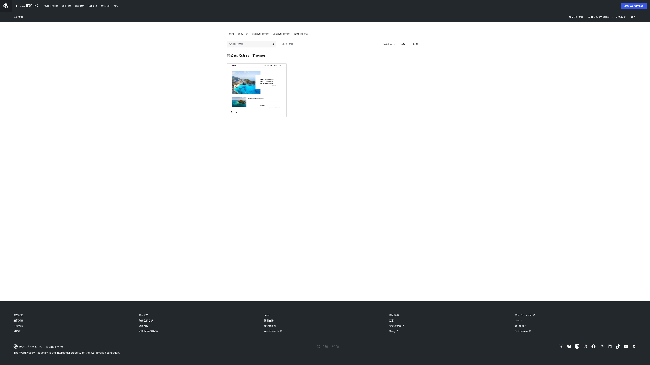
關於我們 (18, 315)
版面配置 (387, 44)
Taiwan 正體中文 (54, 346)
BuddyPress (523, 331)
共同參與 (394, 315)
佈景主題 (18, 17)
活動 (391, 320)
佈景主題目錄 (146, 320)
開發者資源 (270, 325)
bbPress (521, 325)
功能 (402, 44)
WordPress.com (525, 315)
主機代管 (18, 325)
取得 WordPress (633, 5)
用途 (415, 44)
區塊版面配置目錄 (148, 331)
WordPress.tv (273, 331)
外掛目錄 (143, 325)
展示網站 (143, 315)
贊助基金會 (396, 325)
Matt (519, 320)
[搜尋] (272, 44)
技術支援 (269, 320)
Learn (267, 315)
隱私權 (17, 331)
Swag (393, 331)
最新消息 (18, 320)
